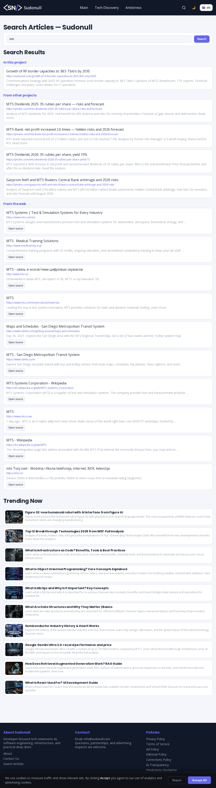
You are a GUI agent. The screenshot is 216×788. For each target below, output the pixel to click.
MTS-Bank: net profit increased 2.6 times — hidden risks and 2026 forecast (65, 129)
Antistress (134, 7)
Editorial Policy (156, 754)
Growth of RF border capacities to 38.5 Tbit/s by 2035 (48, 71)
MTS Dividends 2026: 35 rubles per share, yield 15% (46, 154)
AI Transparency (157, 765)
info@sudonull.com (97, 739)
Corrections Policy (158, 760)
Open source (15, 228)
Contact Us (11, 759)
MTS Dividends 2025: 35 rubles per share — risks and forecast (55, 104)
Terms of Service (158, 744)
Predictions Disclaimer (161, 770)
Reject (176, 780)
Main (84, 7)
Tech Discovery (107, 7)
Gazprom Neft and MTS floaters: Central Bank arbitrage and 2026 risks (62, 180)
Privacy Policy (155, 739)
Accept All (199, 780)
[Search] (184, 7)
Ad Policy (152, 749)
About (7, 753)
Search (201, 39)
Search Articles (13, 764)
